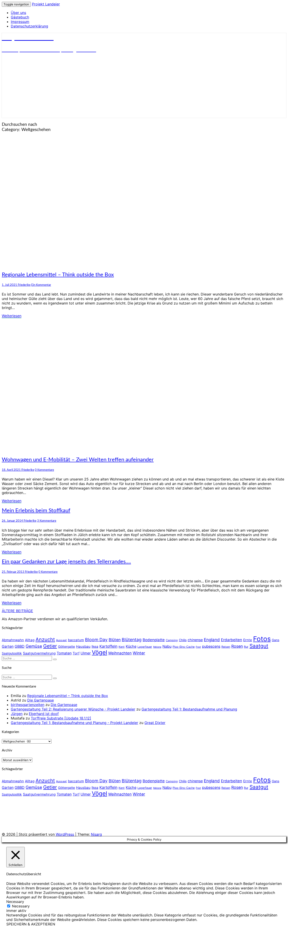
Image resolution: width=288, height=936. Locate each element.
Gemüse (34, 646)
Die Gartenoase (40, 700)
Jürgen (16, 713)
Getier (50, 646)
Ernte (247, 640)
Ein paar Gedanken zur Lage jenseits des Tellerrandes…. (66, 561)
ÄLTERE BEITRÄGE (17, 611)
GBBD (20, 646)
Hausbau (83, 646)
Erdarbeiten (231, 640)
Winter (139, 653)
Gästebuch (20, 17)
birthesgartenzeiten (27, 704)
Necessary (21, 906)
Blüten (115, 639)
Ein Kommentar (41, 284)
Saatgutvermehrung (39, 653)
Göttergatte (66, 646)
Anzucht (45, 639)
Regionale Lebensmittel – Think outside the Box (58, 274)
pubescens (211, 646)
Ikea (95, 646)
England (212, 639)
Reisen (225, 646)
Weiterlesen (11, 316)
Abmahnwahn (13, 640)
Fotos (262, 639)
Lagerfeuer (144, 646)
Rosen (237, 646)
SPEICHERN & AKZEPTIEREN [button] (30, 924)
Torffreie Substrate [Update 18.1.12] (61, 718)
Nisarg (96, 834)
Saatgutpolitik (12, 653)
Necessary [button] (15, 901)
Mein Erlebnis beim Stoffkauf (36, 510)
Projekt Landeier (46, 4)
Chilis (183, 640)
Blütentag (132, 639)
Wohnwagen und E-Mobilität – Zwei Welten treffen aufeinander (78, 459)
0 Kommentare (44, 469)
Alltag (29, 640)
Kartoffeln (108, 646)
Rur (246, 646)
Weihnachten (120, 653)
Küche (131, 646)
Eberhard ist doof (44, 713)
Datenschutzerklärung (29, 26)
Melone (157, 646)
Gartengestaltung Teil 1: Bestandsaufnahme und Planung (189, 709)
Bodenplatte (154, 640)
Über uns (18, 12)
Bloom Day (96, 639)
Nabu (166, 646)
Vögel (99, 652)
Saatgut (259, 646)
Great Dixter (154, 722)
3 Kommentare (46, 520)
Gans (275, 640)
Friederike (24, 284)
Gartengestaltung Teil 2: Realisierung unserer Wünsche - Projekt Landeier (73, 709)
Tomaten (64, 653)
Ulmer (86, 653)
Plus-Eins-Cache (184, 646)
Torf (76, 653)
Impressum (20, 21)
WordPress (65, 834)
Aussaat (61, 640)
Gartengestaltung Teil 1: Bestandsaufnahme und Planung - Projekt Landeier (74, 722)
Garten (8, 646)
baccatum (76, 640)
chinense (195, 640)
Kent (122, 646)
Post (198, 646)
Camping (172, 640)
